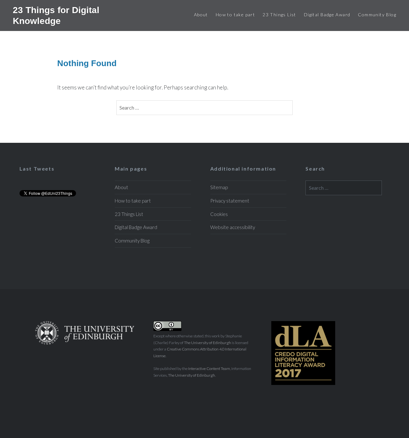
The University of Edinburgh (207, 342)
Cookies (219, 214)
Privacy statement (229, 201)
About (201, 14)
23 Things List (279, 14)
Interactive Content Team (209, 368)
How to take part (235, 14)
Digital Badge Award (327, 14)
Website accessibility (232, 227)
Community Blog (377, 14)
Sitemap (219, 187)
